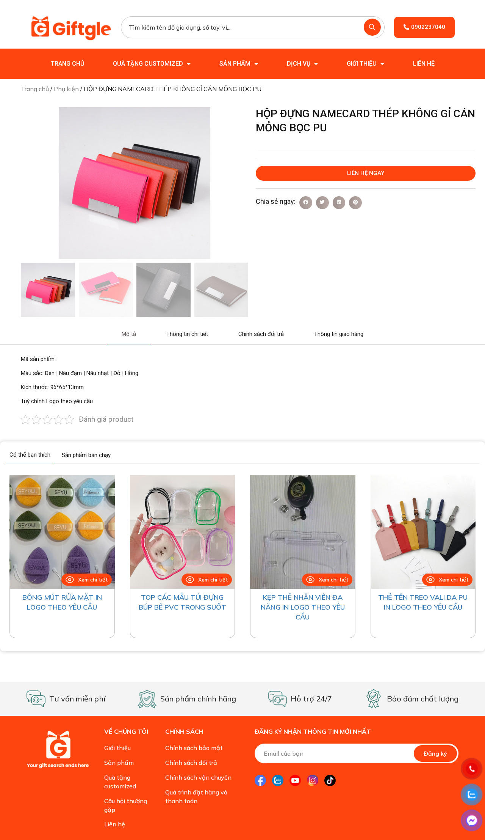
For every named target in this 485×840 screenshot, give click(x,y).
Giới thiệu (362, 63)
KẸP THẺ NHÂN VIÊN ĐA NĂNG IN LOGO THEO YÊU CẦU (303, 607)
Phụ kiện (66, 89)
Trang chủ (67, 63)
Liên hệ (424, 63)
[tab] (128, 334)
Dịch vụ (298, 63)
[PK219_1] (134, 183)
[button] (305, 202)
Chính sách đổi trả (191, 762)
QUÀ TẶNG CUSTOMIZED (148, 63)
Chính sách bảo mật (194, 748)
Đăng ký (435, 753)
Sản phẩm (234, 63)
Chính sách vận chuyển (198, 777)
